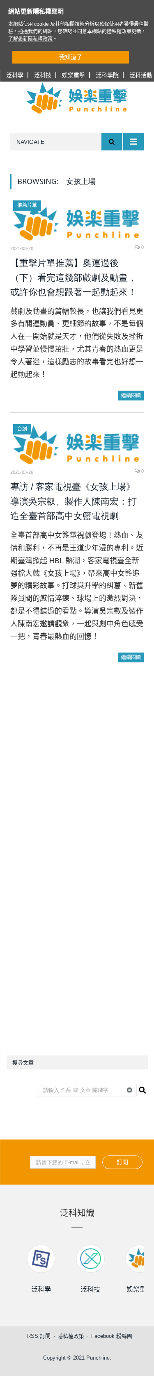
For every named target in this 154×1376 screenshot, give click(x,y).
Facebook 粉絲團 (111, 1336)
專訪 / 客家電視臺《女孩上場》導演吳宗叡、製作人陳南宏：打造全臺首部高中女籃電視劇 (73, 501)
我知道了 (70, 57)
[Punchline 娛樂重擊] (77, 98)
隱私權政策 (70, 1336)
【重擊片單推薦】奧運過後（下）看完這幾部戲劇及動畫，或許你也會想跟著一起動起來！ (73, 277)
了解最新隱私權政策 (30, 39)
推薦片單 (27, 205)
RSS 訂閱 (39, 1336)
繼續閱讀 (131, 395)
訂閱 (122, 1162)
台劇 (22, 429)
